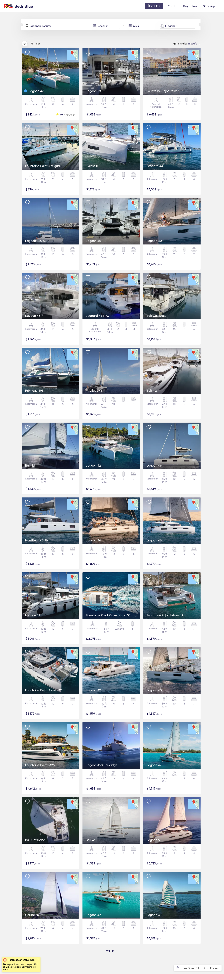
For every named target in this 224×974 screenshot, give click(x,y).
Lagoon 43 (154, 915)
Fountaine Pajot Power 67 (164, 91)
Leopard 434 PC (97, 316)
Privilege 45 (94, 390)
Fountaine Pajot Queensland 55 (108, 615)
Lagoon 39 (93, 91)
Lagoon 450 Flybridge (101, 765)
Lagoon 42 (36, 91)
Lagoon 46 (93, 241)
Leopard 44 (154, 166)
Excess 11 (92, 166)
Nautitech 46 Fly (37, 540)
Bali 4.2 (151, 390)
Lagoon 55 (153, 840)
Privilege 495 (34, 390)
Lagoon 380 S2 (35, 241)
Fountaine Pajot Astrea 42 (164, 615)
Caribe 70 (32, 915)
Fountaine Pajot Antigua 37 (44, 166)
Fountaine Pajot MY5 (40, 765)
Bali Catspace (156, 316)
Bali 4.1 (30, 465)
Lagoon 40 (154, 241)
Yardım (173, 6)
